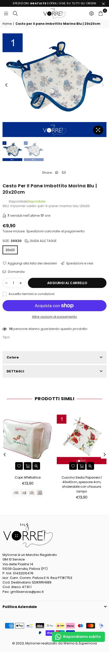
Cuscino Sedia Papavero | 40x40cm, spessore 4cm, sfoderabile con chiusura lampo (82, 484)
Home (7, 24)
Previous (6, 85)
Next (102, 85)
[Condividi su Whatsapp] (57, 172)
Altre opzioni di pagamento (54, 316)
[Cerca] (15, 13)
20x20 (10, 250)
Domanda (16, 271)
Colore (13, 357)
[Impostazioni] (91, 13)
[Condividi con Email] (64, 172)
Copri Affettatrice (28, 477)
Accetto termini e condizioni (31, 294)
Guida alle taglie (43, 241)
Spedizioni (35, 231)
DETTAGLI (15, 371)
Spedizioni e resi (79, 263)
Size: (30, 241)
